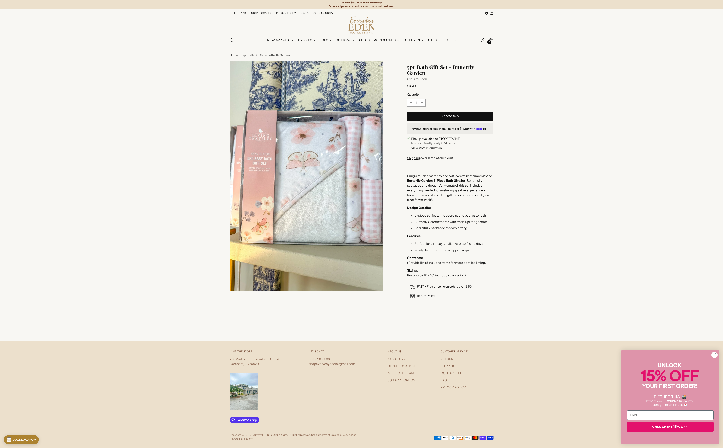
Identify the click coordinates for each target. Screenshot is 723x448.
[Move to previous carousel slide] (481, 328)
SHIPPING (448, 366)
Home (234, 55)
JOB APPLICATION (401, 380)
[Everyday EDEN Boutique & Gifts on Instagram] (491, 13)
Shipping (413, 158)
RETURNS (448, 359)
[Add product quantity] (422, 102)
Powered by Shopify (241, 438)
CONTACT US (451, 373)
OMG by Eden (417, 79)
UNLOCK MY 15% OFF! (670, 426)
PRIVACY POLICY (453, 387)
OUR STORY (396, 359)
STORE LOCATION (401, 366)
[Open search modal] (232, 40)
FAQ (444, 380)
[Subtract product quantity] (410, 102)
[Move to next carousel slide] (490, 328)
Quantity (413, 94)
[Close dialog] (714, 355)
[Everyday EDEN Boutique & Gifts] (361, 25)
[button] (21, 439)
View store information (426, 148)
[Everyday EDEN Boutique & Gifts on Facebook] (486, 13)
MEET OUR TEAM (401, 373)
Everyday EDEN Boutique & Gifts (269, 434)
